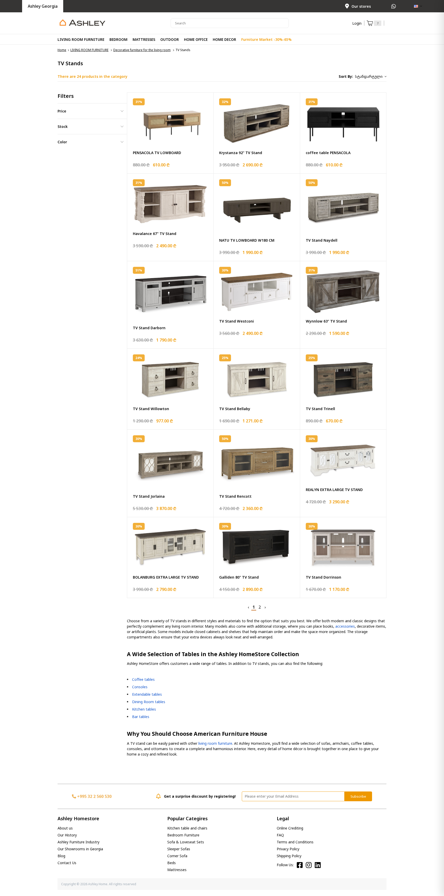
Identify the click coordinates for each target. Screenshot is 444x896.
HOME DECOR (224, 39)
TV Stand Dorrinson (323, 577)
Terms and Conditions (295, 842)
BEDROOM (118, 39)
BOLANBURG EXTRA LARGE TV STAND (166, 577)
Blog (61, 855)
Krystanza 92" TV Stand (240, 152)
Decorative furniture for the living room (142, 50)
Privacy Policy (288, 848)
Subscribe (358, 796)
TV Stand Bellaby (234, 408)
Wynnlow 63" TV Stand (326, 321)
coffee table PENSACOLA (328, 152)
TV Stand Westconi (236, 321)
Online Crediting (290, 828)
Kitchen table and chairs (187, 828)
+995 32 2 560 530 (94, 796)
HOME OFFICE (196, 39)
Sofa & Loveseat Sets (185, 842)
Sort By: (346, 76)
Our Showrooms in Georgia (80, 848)
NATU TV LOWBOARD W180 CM (246, 240)
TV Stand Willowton (151, 408)
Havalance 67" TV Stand (154, 233)
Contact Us (67, 862)
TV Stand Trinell (320, 408)
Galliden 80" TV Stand (239, 577)
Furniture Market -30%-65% (266, 39)
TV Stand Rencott (235, 496)
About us (65, 828)
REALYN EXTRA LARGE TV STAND (334, 489)
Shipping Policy (289, 855)
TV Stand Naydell (321, 240)
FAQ (280, 835)
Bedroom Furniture (183, 835)
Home (62, 50)
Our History (67, 835)
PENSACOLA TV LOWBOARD (157, 152)
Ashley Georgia (43, 6)
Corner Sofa (177, 855)
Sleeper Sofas (178, 848)
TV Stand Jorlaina (149, 496)
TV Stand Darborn (149, 327)
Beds (171, 862)
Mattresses (177, 869)
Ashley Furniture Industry (78, 842)
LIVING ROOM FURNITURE (81, 39)
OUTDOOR (169, 39)
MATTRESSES (144, 39)
